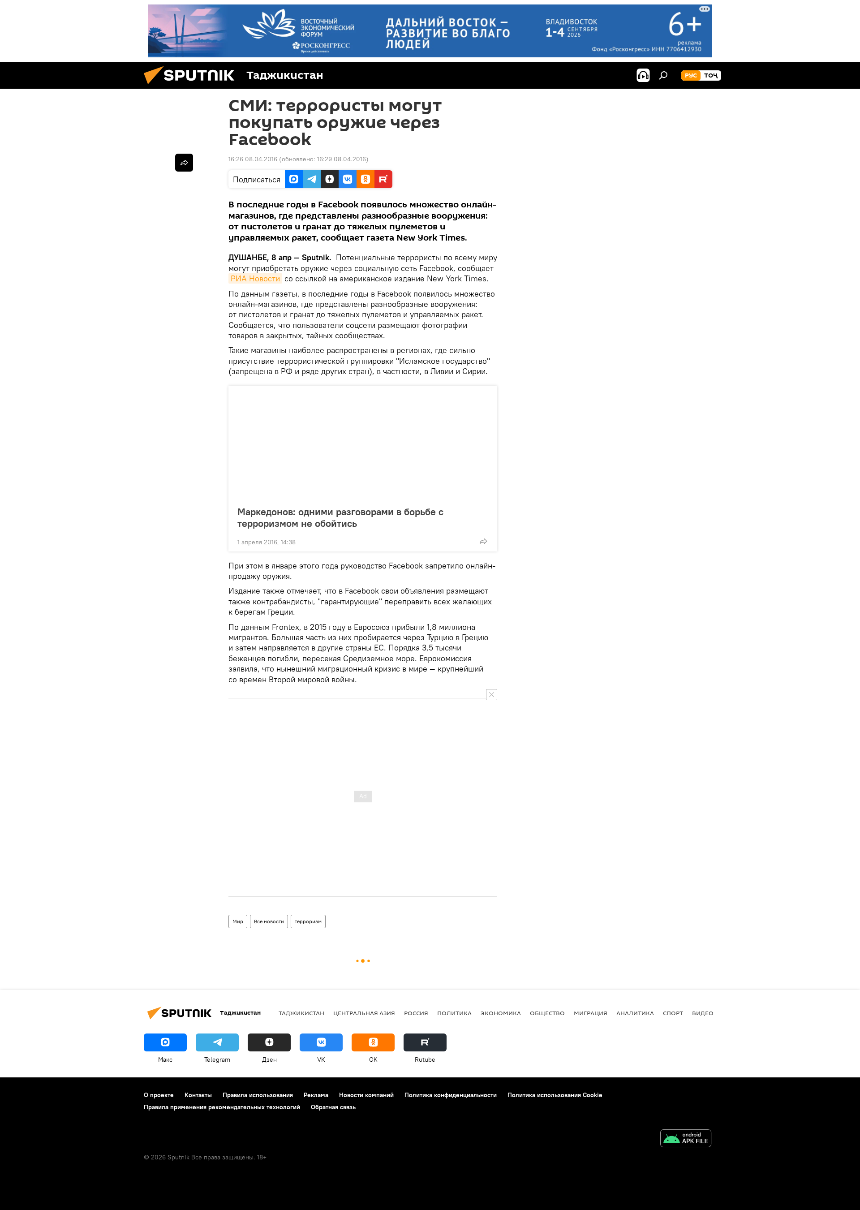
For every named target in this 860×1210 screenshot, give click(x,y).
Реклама (316, 1095)
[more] (483, 541)
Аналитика (635, 1013)
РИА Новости (255, 278)
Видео (703, 1013)
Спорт (673, 1013)
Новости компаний (366, 1095)
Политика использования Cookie (554, 1095)
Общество (547, 1013)
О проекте (159, 1095)
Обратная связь (333, 1107)
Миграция (590, 1013)
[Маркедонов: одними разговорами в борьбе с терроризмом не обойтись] (362, 443)
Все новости (269, 921)
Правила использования (258, 1095)
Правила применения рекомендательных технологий (222, 1107)
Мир (237, 921)
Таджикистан (301, 1013)
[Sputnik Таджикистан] (192, 86)
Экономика (501, 1013)
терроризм (308, 921)
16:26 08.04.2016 (252, 159)
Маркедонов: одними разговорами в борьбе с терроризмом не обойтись (340, 517)
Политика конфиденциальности (450, 1095)
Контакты (198, 1095)
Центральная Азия (364, 1013)
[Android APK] (685, 1139)
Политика (454, 1013)
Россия (416, 1013)
